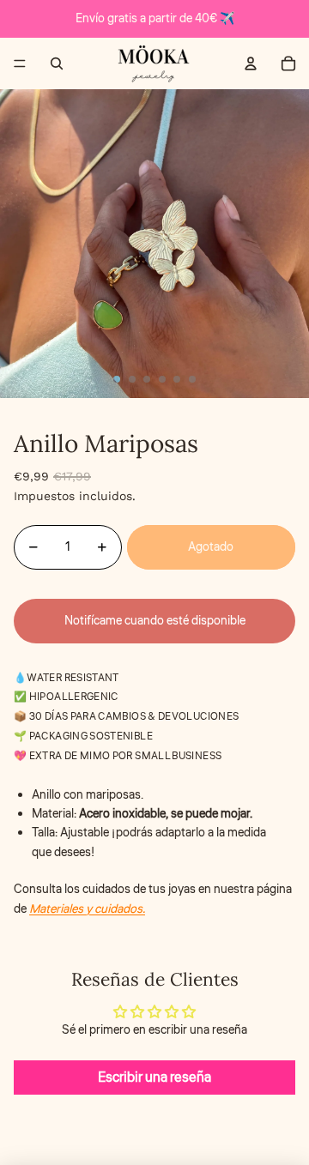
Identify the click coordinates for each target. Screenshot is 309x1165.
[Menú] (19, 63)
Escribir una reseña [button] (154, 1077)
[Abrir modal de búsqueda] (57, 63)
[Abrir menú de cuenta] (251, 63)
